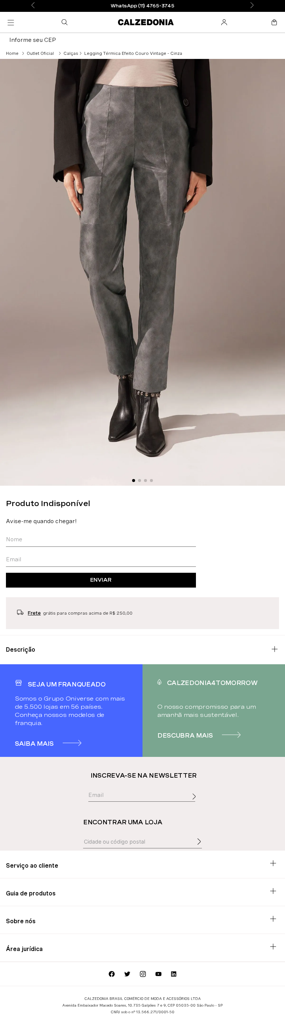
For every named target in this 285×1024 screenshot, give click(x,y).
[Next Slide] (252, 6)
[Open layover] (196, 804)
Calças (70, 53)
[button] (66, 22)
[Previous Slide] (33, 6)
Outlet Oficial (40, 53)
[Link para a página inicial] (12, 53)
